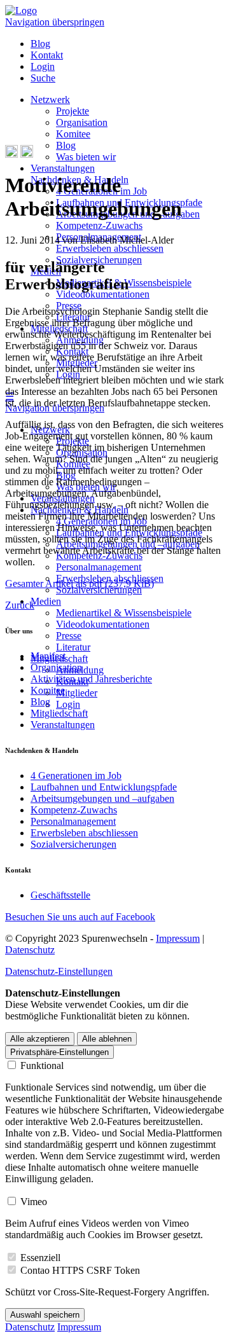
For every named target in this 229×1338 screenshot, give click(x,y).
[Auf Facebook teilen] (26, 154)
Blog (40, 43)
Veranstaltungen (63, 168)
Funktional (42, 1065)
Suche (43, 77)
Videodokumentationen (102, 294)
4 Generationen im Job (76, 775)
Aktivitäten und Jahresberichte (91, 678)
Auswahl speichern (45, 1315)
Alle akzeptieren (39, 1039)
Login (43, 66)
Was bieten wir (86, 156)
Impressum (178, 938)
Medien (46, 601)
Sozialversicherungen (99, 589)
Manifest (48, 656)
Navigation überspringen (54, 22)
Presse (68, 635)
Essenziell (40, 1257)
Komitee (73, 133)
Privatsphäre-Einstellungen (59, 1052)
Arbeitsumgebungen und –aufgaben (102, 798)
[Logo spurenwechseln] (21, 10)
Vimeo (33, 1201)
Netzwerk (50, 99)
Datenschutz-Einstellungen (59, 971)
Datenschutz (30, 949)
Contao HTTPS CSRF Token (80, 1270)
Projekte (72, 111)
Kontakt (47, 55)
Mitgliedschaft (59, 713)
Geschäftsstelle (60, 895)
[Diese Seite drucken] (11, 154)
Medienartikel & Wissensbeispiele (123, 612)
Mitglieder (76, 692)
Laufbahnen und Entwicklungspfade (104, 787)
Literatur (73, 647)
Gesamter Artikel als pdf (79, 583)
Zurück (19, 605)
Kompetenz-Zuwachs (99, 225)
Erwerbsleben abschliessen (109, 248)
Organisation (82, 122)
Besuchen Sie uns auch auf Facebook (80, 916)
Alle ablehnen (107, 1039)
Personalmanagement (98, 567)
